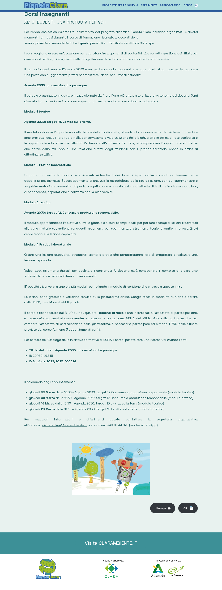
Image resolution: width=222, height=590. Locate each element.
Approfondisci (170, 5)
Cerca (188, 5)
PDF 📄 (188, 508)
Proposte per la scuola (120, 5)
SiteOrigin (119, 585)
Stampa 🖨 (163, 508)
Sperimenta (148, 5)
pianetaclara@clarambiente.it (64, 425)
